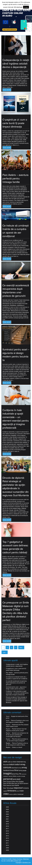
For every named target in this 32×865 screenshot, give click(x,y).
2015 (7, 833)
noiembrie (10, 776)
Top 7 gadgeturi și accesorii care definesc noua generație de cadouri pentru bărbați (15, 547)
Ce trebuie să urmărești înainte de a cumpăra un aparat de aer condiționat (15, 231)
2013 (7, 838)
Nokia (14, 776)
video (6, 793)
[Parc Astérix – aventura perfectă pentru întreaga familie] (16, 160)
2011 (7, 843)
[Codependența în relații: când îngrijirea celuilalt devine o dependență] (16, 45)
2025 (7, 809)
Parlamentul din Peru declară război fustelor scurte (17, 725)
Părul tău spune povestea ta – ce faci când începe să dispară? (17, 740)
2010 (7, 845)
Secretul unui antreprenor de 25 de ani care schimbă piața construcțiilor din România (17, 734)
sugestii (5, 791)
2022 (7, 816)
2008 (7, 850)
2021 (7, 819)
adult (5, 761)
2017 (7, 828)
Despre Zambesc (17, 859)
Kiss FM (18, 774)
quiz (19, 779)
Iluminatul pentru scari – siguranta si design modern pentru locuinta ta (15, 355)
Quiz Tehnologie (8, 788)
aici (21, 7)
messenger (5, 776)
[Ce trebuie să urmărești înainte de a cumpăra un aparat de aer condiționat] (16, 215)
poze (15, 779)
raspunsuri (18, 787)
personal (7, 778)
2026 (7, 807)
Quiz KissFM (15, 785)
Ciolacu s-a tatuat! (17, 747)
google (24, 770)
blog (24, 762)
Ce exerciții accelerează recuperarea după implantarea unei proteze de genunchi (15, 290)
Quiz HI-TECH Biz (8, 783)
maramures (23, 774)
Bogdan (8, 743)
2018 (7, 826)
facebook (6, 770)
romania (26, 788)
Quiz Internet (7, 785)
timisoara (11, 790)
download (15, 768)
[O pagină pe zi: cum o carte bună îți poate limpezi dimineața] (16, 103)
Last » (4, 652)
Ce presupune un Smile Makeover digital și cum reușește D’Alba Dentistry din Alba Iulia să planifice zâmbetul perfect (15, 611)
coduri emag (20, 764)
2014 (7, 836)
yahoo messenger (18, 794)
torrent (17, 791)
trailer (22, 791)
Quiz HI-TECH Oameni (21, 783)
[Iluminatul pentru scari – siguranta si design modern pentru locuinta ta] (16, 334)
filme (16, 770)
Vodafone (11, 794)
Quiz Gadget (20, 781)
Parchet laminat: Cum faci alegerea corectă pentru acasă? (16, 729)
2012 (7, 840)
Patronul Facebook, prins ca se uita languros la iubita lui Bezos (17, 721)
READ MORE (7, 90)
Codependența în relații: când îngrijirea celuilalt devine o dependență (15, 63)
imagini (7, 773)
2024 (7, 812)
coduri (11, 764)
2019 (7, 824)
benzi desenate (18, 762)
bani (12, 762)
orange (23, 776)
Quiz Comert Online (9, 781)
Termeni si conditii (6, 859)
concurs (7, 767)
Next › (21, 647)
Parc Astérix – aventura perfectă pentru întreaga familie (15, 178)
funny (20, 770)
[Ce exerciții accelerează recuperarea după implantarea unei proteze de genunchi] (16, 271)
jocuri (14, 774)
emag (24, 767)
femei (12, 770)
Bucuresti (6, 764)
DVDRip (19, 767)
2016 (7, 831)
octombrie (18, 776)
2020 (7, 821)
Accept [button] (26, 7)
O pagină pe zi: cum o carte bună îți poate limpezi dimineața (14, 123)
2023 (7, 814)
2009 (7, 848)
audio (9, 762)
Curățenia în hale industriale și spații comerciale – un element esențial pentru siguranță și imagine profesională (15, 418)
